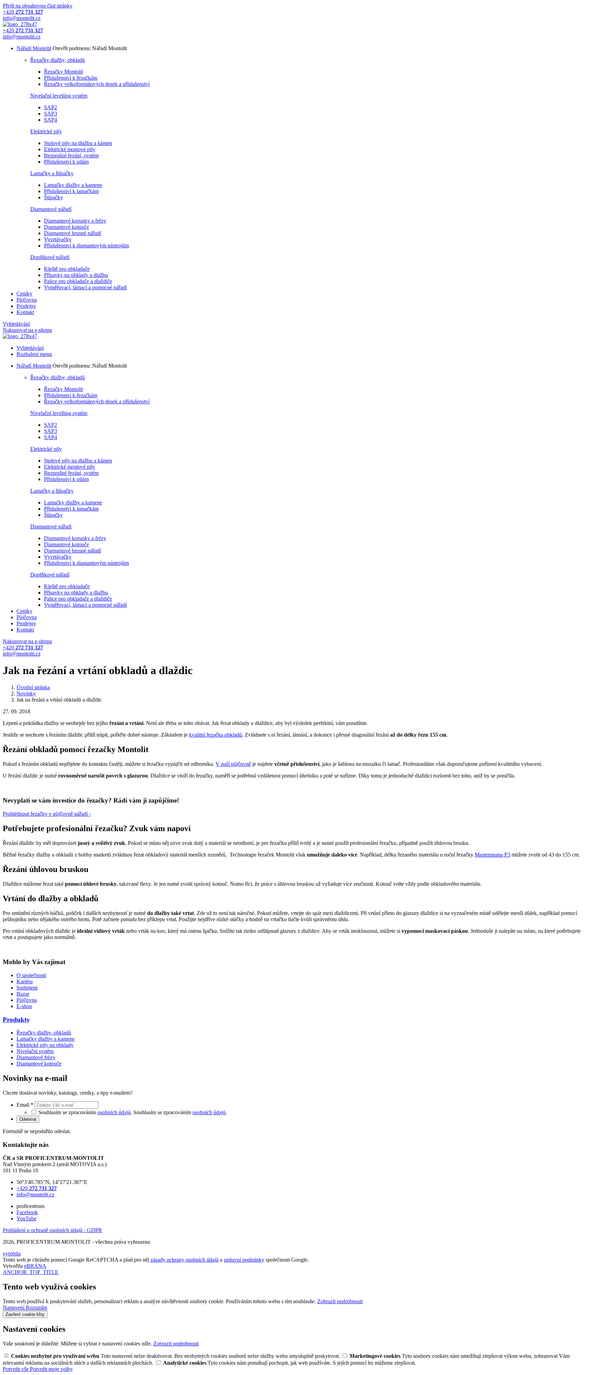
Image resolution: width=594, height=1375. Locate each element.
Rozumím (36, 1307)
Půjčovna (26, 300)
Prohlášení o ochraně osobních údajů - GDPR (52, 1230)
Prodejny (26, 306)
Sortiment (26, 988)
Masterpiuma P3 (492, 855)
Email (24, 1105)
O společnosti (31, 975)
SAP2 (50, 107)
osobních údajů (114, 1112)
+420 (36, 1188)
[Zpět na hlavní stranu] (20, 24)
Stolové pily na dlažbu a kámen (78, 143)
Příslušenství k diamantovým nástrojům (86, 245)
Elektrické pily (46, 131)
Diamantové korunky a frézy (75, 221)
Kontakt (25, 312)
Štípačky (53, 197)
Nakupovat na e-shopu (27, 330)
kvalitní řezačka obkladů (215, 735)
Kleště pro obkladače (67, 269)
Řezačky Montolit (63, 72)
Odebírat (27, 1119)
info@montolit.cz (35, 1194)
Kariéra (24, 981)
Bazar (22, 994)
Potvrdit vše (16, 1369)
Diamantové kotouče (66, 227)
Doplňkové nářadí (49, 257)
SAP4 (50, 120)
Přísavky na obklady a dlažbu (76, 275)
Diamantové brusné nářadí (72, 233)
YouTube (26, 1218)
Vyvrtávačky (58, 239)
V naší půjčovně (233, 764)
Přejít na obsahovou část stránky (38, 6)
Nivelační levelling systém (58, 96)
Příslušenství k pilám (66, 162)
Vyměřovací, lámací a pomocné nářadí (85, 287)
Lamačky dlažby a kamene (73, 185)
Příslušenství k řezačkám (70, 78)
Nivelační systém (35, 1051)
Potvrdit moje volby (51, 1369)
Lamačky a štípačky (52, 173)
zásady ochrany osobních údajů (185, 1260)
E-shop (24, 1006)
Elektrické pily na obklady (45, 1045)
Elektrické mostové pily (69, 149)
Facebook (27, 1212)
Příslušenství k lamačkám (71, 191)
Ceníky (24, 294)
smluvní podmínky (244, 1260)
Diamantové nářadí (51, 209)
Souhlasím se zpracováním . (180, 1112)
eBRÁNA (35, 1266)
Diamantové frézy (35, 1057)
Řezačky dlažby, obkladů (57, 60)
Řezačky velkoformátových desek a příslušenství (97, 84)
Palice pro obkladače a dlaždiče (78, 281)
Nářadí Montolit (33, 48)
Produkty (16, 1019)
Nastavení (14, 1307)
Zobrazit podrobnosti (340, 1301)
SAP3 (50, 113)
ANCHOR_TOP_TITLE (30, 1272)
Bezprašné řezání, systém (71, 155)
